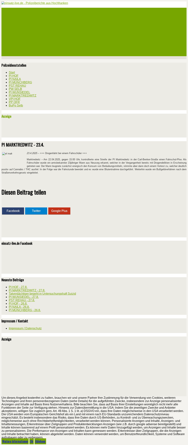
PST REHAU (15, 27)
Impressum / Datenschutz (25, 328)
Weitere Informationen (15, 441)
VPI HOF (13, 45)
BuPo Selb (14, 54)
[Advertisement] (44, 129)
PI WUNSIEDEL (16, 36)
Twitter (36, 210)
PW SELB (13, 32)
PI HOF (12, 14)
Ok (31, 441)
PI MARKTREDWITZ (19, 41)
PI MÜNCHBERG (17, 23)
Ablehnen (40, 441)
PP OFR (13, 49)
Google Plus (59, 210)
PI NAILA (13, 19)
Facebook (13, 210)
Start (12, 10)
